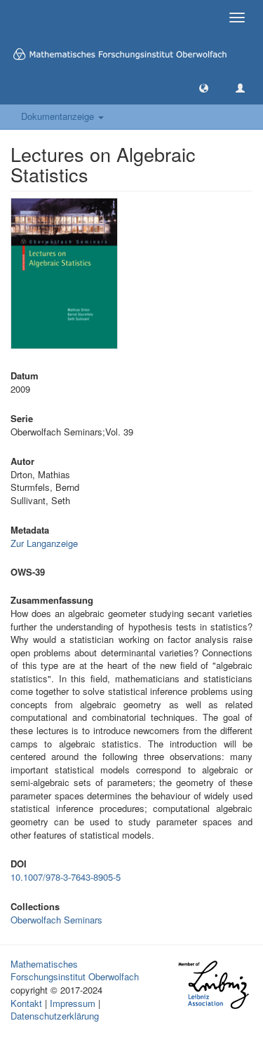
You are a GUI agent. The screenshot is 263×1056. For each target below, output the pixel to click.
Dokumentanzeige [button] (59, 116)
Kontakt (26, 1003)
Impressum (72, 1003)
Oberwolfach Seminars (56, 919)
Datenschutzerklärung (55, 1015)
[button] (203, 87)
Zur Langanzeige (44, 543)
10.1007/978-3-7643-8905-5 (66, 877)
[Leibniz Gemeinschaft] (212, 984)
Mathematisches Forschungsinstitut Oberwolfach (75, 970)
